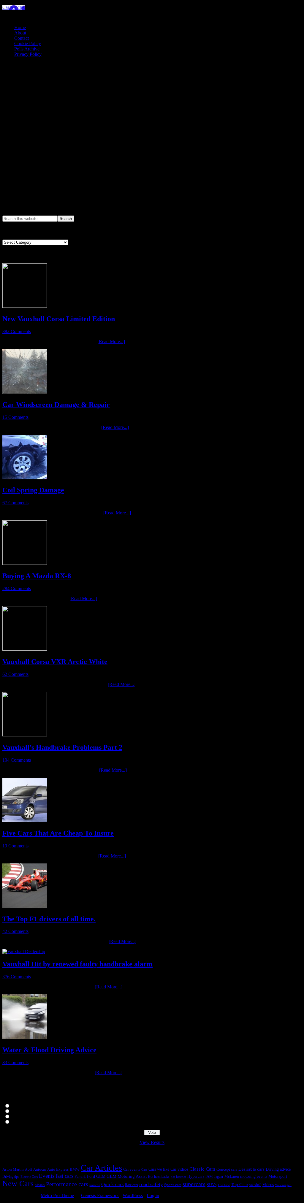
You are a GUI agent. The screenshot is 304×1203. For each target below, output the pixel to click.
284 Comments (16, 588)
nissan (40, 1185)
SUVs (211, 1185)
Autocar (39, 1169)
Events (46, 1176)
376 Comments (16, 976)
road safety (151, 1184)
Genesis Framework (100, 1195)
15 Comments (15, 417)
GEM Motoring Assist (127, 1176)
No (13, 1122)
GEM (100, 1176)
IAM (209, 1176)
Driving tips (10, 1177)
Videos (268, 1185)
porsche (94, 1185)
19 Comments (15, 845)
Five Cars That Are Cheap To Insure (58, 833)
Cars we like (158, 1169)
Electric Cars (29, 1176)
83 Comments (15, 1062)
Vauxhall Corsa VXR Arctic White (54, 661)
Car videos (179, 1169)
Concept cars (226, 1169)
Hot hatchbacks (159, 1177)
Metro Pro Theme (57, 1195)
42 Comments (15, 931)
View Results (152, 1142)
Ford (91, 1176)
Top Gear (239, 1184)
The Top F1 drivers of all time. (49, 919)
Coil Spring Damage (33, 490)
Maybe (16, 1116)
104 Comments (16, 760)
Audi (28, 1169)
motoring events (253, 1176)
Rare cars (131, 1185)
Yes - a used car (24, 1111)
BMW (75, 1169)
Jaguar (218, 1177)
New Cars (18, 1183)
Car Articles (13, 7)
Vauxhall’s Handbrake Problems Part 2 (62, 747)
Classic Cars (202, 1169)
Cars (144, 1169)
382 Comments (16, 331)
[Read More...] (111, 341)
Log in (153, 1195)
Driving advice (278, 1169)
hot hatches (178, 1176)
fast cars (64, 1176)
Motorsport (277, 1176)
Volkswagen (283, 1185)
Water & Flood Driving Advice (49, 1050)
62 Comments (15, 674)
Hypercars (195, 1176)
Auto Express (58, 1169)
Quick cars (112, 1184)
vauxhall (255, 1185)
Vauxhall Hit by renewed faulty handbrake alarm (77, 964)
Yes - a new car (24, 1106)
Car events (131, 1169)
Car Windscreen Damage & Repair (56, 404)
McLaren (231, 1177)
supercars (194, 1184)
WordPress (133, 1195)
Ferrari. (80, 1176)
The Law (224, 1185)
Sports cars (172, 1185)
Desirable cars (251, 1169)
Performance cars (67, 1184)
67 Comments (15, 502)
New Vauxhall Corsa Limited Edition (58, 319)
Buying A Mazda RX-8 (36, 576)
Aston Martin (13, 1169)
